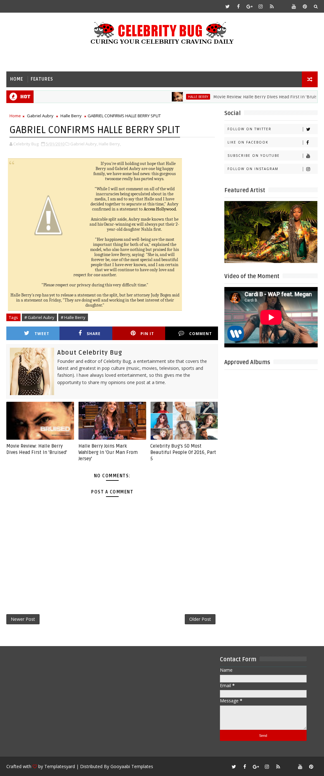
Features (42, 79)
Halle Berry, (110, 144)
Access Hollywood (160, 209)
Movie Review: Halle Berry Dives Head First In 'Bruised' (256, 97)
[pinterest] (305, 6)
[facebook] (238, 6)
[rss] (272, 6)
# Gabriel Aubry (39, 317)
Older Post (200, 619)
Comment (200, 333)
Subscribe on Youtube (253, 155)
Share (94, 333)
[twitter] (227, 6)
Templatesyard (59, 766)
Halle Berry (186, 97)
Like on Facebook (247, 142)
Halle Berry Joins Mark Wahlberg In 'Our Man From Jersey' (108, 452)
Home (16, 79)
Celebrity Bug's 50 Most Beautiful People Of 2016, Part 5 (183, 452)
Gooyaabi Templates (131, 766)
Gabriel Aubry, (84, 144)
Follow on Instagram (252, 169)
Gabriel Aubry (40, 116)
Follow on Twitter (249, 129)
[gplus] (249, 6)
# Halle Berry (73, 317)
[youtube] (294, 6)
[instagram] (260, 6)
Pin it (147, 333)
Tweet (41, 333)
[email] (283, 6)
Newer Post (23, 619)
